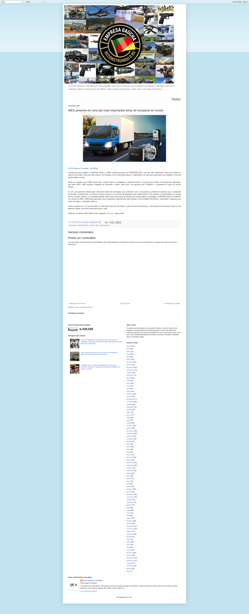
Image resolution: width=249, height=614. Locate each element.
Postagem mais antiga (172, 303)
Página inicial (125, 303)
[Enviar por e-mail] (110, 222)
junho (129, 351)
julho (128, 349)
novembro (130, 370)
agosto (129, 346)
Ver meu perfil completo (88, 591)
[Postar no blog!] (112, 222)
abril (128, 357)
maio (128, 354)
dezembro (130, 367)
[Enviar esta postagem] (106, 222)
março (129, 359)
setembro (130, 375)
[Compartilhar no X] (115, 222)
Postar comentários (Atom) (83, 307)
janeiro (129, 365)
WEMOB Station (105, 225)
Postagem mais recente (77, 303)
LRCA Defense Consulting (92, 580)
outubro (129, 373)
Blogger (129, 597)
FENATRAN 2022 (83, 225)
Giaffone (92, 225)
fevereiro (130, 362)
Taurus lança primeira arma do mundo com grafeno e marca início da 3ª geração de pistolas (99, 353)
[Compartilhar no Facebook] (117, 222)
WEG (97, 225)
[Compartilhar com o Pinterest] (120, 222)
